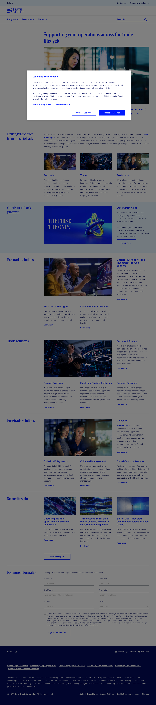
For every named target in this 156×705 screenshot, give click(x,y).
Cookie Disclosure (62, 104)
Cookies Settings (83, 113)
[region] (79, 95)
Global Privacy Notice (42, 104)
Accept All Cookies (111, 113)
